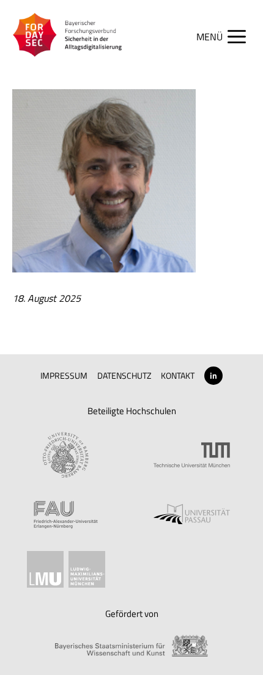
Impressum (63, 375)
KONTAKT (177, 375)
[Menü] (227, 36)
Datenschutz (124, 375)
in (213, 375)
